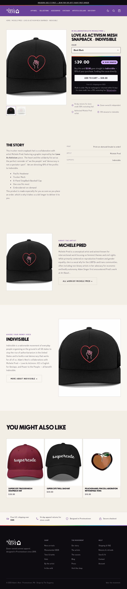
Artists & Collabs (79, 11)
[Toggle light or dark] (108, 10)
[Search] (113, 10)
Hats (46, 559)
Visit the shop (77, 568)
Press (74, 563)
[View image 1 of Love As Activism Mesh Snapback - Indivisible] (11, 110)
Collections (44, 11)
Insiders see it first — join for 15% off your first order (63, 3)
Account (102, 563)
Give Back (66, 11)
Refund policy (111, 90)
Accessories (55, 11)
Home (8, 20)
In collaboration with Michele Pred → (88, 31)
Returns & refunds (106, 550)
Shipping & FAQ (105, 545)
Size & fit (102, 554)
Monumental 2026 (51, 550)
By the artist (49, 563)
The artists (76, 550)
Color (74, 45)
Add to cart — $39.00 (96, 78)
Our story (75, 545)
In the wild (48, 568)
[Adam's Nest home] (12, 10)
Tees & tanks (49, 554)
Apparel (34, 11)
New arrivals (49, 545)
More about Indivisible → (24, 378)
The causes (76, 554)
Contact (102, 559)
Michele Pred (17, 20)
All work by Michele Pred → (78, 281)
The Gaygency (49, 583)
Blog (73, 559)
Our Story (92, 11)
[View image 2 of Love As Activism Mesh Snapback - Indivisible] (21, 110)
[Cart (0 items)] (119, 10)
